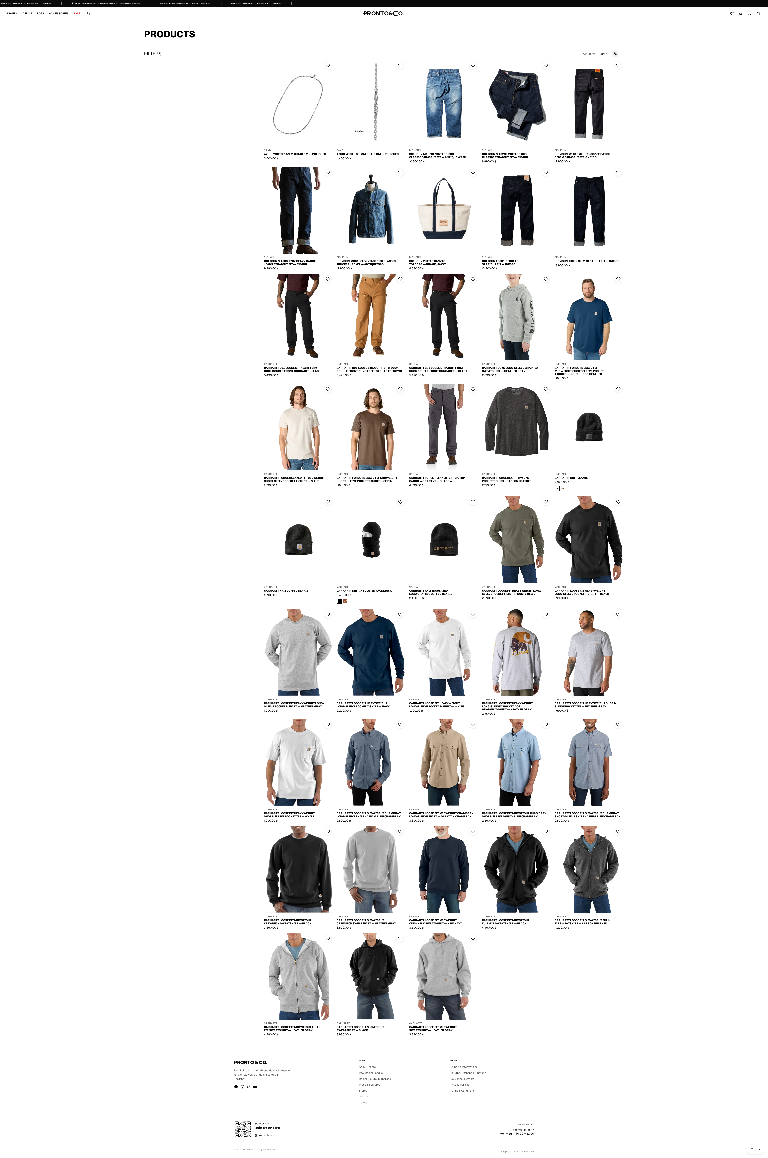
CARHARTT (270, 364)
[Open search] (88, 13)
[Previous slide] (270, 103)
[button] (603, 53)
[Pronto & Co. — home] (383, 13)
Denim (27, 13)
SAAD (267, 150)
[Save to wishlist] (327, 65)
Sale (76, 13)
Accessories (59, 13)
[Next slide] (327, 103)
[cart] (758, 13)
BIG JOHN (415, 150)
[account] (749, 13)
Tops (40, 13)
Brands (12, 13)
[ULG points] (740, 13)
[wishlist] (731, 13)
